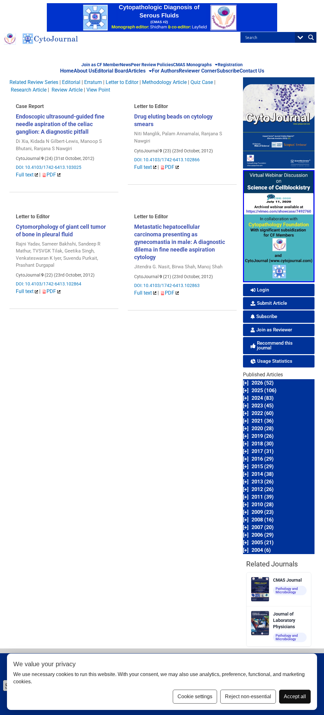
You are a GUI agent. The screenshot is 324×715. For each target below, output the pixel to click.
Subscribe (228, 71)
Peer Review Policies (152, 64)
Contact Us (252, 71)
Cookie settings (195, 696)
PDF (52, 175)
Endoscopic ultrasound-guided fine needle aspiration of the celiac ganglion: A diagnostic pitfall (60, 124)
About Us (84, 71)
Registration (230, 64)
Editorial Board (111, 71)
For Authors (165, 71)
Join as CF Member (100, 64)
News (125, 64)
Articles (137, 71)
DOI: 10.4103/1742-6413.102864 (48, 283)
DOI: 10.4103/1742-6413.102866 (167, 159)
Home (67, 71)
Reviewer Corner (198, 71)
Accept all (295, 696)
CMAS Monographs (192, 64)
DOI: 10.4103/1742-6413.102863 (167, 285)
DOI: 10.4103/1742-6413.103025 (48, 167)
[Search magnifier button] (311, 37)
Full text (25, 175)
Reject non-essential (248, 696)
